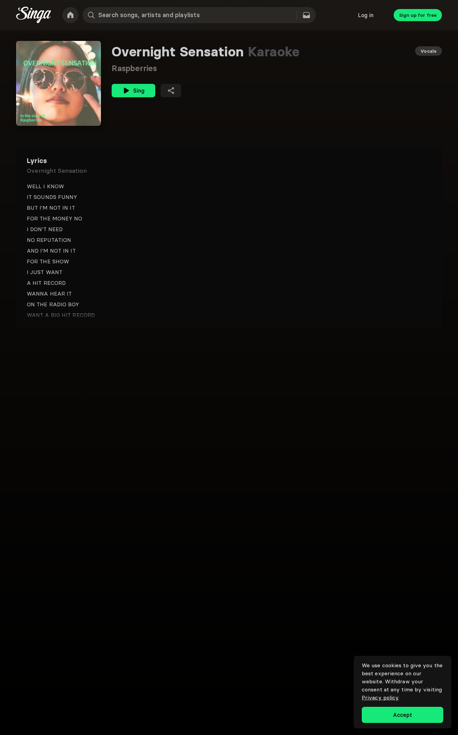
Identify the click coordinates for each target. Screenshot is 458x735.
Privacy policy (380, 697)
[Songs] (306, 15)
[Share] (171, 90)
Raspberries (134, 68)
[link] (70, 15)
